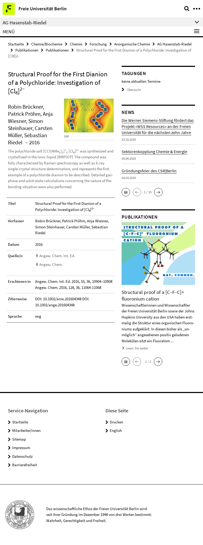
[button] (126, 192)
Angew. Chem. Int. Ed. (57, 255)
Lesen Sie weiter (137, 348)
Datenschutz (22, 456)
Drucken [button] (116, 421)
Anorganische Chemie (132, 44)
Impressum (21, 447)
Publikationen (26, 50)
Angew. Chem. (51, 264)
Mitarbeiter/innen (26, 430)
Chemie (76, 44)
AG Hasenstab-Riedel (174, 44)
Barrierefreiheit (24, 464)
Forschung (98, 44)
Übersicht (134, 89)
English (116, 430)
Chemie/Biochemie (46, 44)
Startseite (16, 44)
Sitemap (19, 439)
